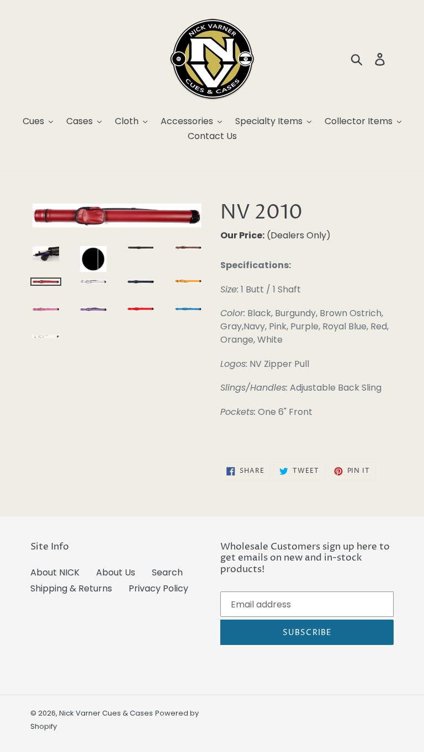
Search (167, 572)
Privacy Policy (158, 588)
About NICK (55, 572)
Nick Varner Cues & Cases (106, 713)
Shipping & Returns (71, 588)
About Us (115, 572)
